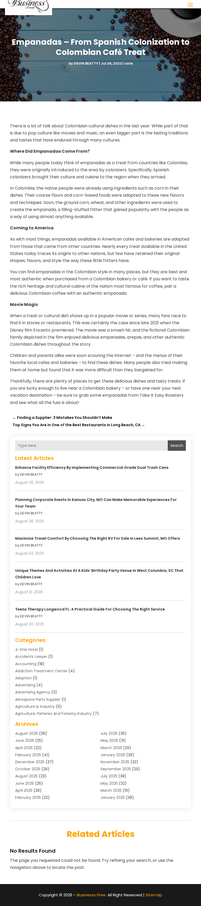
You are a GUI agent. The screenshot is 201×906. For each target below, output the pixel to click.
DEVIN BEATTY (86, 63)
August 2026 (26, 733)
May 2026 (109, 740)
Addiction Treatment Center (41, 671)
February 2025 (28, 797)
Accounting (25, 663)
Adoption (23, 678)
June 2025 (24, 783)
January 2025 (112, 797)
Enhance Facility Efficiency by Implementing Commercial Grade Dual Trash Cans (92, 467)
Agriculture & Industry (35, 706)
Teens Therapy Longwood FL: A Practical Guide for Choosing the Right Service (90, 609)
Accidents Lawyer (31, 656)
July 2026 (109, 733)
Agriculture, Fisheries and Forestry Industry (53, 713)
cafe (128, 63)
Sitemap (154, 895)
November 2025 (114, 762)
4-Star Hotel (26, 649)
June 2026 (24, 740)
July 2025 (108, 776)
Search (176, 445)
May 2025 (109, 783)
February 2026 (28, 754)
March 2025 (111, 790)
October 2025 (27, 769)
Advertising (25, 685)
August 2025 (26, 776)
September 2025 (115, 769)
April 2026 (24, 747)
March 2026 (111, 747)
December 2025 (29, 762)
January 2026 (112, 754)
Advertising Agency (32, 692)
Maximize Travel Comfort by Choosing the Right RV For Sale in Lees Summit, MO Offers (97, 538)
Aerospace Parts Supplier (37, 699)
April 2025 (23, 790)
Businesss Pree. (92, 895)
